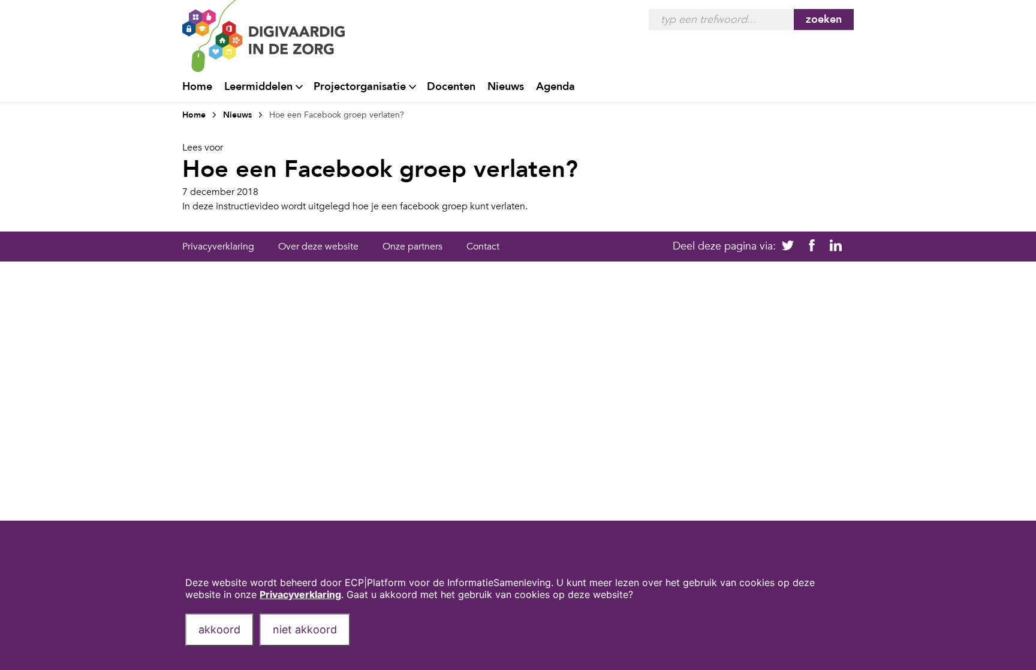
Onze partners (412, 246)
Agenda (555, 86)
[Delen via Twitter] (788, 247)
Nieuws (505, 86)
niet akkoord (305, 629)
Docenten (451, 86)
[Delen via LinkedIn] (836, 247)
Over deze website (318, 246)
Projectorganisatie (360, 86)
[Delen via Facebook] (812, 247)
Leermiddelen (258, 86)
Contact (482, 246)
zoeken (824, 19)
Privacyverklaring (218, 246)
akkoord (219, 629)
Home (197, 86)
